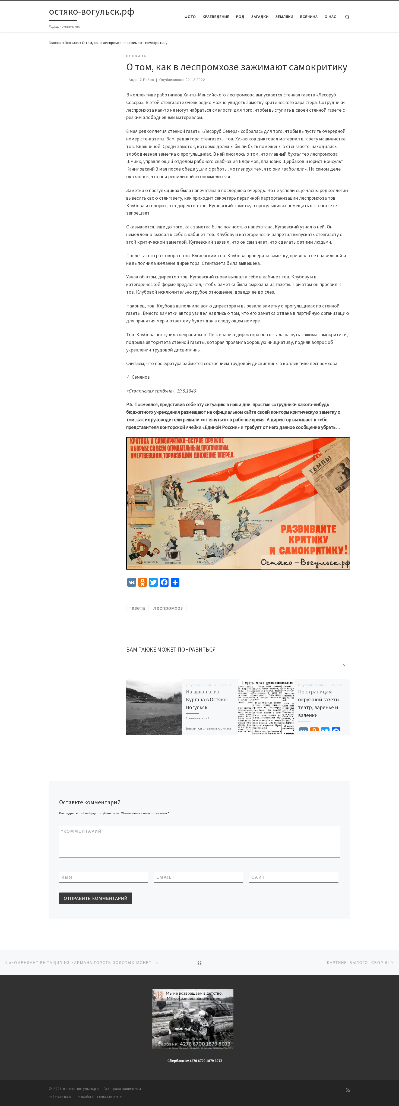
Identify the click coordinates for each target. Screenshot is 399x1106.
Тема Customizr (111, 1097)
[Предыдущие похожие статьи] (331, 665)
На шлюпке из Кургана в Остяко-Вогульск (207, 699)
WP (71, 1097)
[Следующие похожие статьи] (344, 665)
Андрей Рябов (141, 80)
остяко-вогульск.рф (81, 1088)
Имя (66, 877)
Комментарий (81, 831)
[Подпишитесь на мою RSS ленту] (348, 1090)
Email (164, 877)
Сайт (258, 877)
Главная (55, 42)
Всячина (72, 42)
